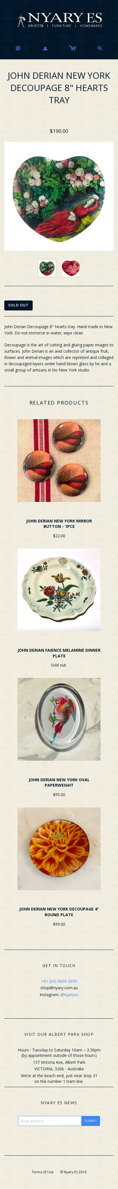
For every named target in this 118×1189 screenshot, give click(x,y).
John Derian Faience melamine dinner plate (59, 653)
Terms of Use (43, 1172)
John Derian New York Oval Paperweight (59, 782)
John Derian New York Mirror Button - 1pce (59, 523)
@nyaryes (69, 994)
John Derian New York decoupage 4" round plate (59, 911)
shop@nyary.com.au (59, 987)
